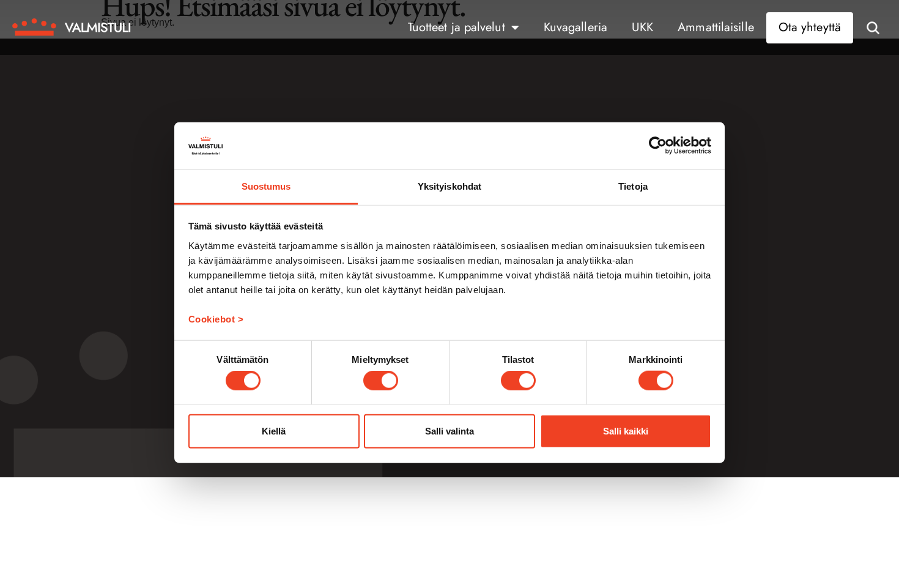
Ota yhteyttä (810, 27)
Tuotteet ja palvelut (456, 27)
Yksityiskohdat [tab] (449, 186)
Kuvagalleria (575, 27)
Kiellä (274, 430)
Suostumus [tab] (266, 186)
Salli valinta (449, 430)
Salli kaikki (625, 430)
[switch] (380, 380)
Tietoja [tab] (633, 186)
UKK (642, 27)
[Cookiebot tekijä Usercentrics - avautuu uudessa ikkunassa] (657, 145)
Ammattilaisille (716, 27)
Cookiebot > (216, 319)
